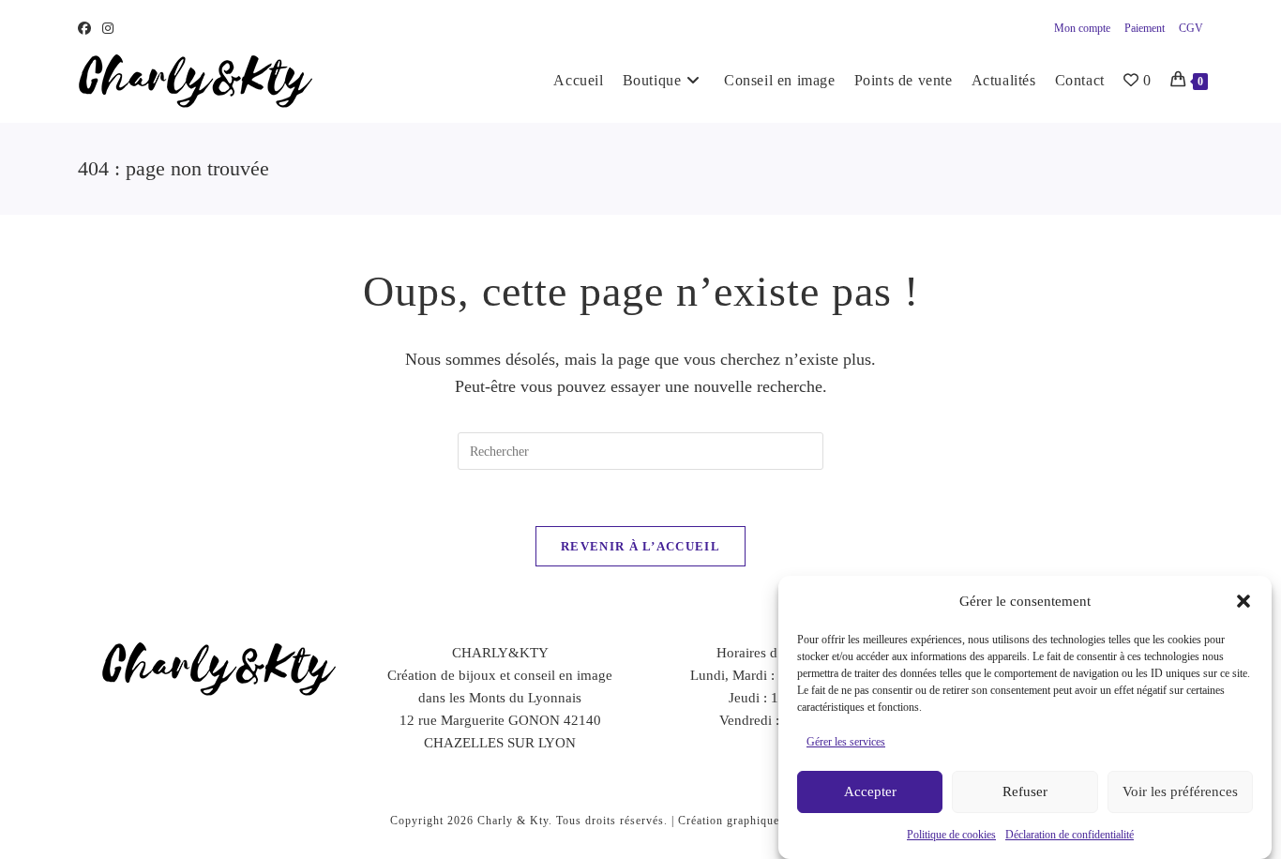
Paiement (1144, 28)
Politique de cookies (951, 834)
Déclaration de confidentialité (1069, 834)
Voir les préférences (1180, 792)
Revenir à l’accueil (640, 546)
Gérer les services (845, 741)
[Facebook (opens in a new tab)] (87, 29)
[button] (1243, 601)
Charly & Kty (513, 820)
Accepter (870, 792)
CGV (1191, 28)
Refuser (1024, 792)
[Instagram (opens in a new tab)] (108, 29)
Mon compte (1082, 28)
